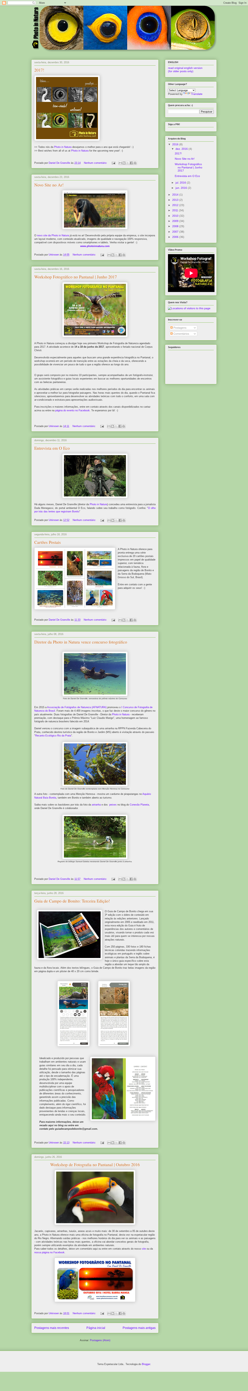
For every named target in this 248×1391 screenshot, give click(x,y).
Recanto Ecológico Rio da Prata (53, 735)
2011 (175, 210)
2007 (175, 231)
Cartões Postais (47, 542)
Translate (196, 93)
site (144, 1248)
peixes (113, 804)
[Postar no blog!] (124, 163)
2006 (175, 236)
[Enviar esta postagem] (113, 162)
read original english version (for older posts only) (185, 69)
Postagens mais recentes (51, 1328)
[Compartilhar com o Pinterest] (135, 163)
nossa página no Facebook (49, 1252)
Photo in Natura (62, 147)
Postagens (179, 327)
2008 (175, 226)
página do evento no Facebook (72, 410)
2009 (175, 221)
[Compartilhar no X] (128, 163)
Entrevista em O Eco (52, 448)
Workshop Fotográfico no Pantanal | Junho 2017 (75, 277)
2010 (175, 215)
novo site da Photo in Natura (53, 235)
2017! (39, 70)
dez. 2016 (182, 148)
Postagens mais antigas (139, 1328)
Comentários (181, 333)
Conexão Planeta (139, 804)
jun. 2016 (182, 187)
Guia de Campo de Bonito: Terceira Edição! (72, 901)
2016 (175, 144)
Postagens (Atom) (100, 1340)
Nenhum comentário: (96, 162)
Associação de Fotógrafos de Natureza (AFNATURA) (77, 707)
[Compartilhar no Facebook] (131, 163)
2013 (175, 199)
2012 (175, 205)
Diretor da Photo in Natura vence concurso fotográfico (80, 642)
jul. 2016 (181, 182)
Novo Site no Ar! (49, 185)
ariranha (96, 804)
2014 (175, 194)
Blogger (146, 1364)
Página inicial (95, 1328)
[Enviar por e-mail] (120, 163)
